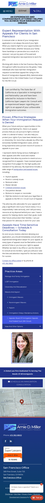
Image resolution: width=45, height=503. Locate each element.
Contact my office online (11, 261)
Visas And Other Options (14, 326)
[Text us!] (37, 498)
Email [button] (23, 11)
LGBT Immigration (12, 282)
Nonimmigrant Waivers (17, 302)
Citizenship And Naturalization (16, 287)
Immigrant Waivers (16, 297)
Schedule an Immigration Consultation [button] (23, 383)
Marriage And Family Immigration (17, 276)
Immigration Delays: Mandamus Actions (23, 313)
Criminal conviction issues (15, 188)
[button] (7, 11)
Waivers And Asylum (12, 292)
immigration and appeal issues (26, 169)
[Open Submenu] (40, 276)
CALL (38, 11)
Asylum (12, 308)
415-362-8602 (7, 263)
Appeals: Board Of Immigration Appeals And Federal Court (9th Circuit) (23, 319)
